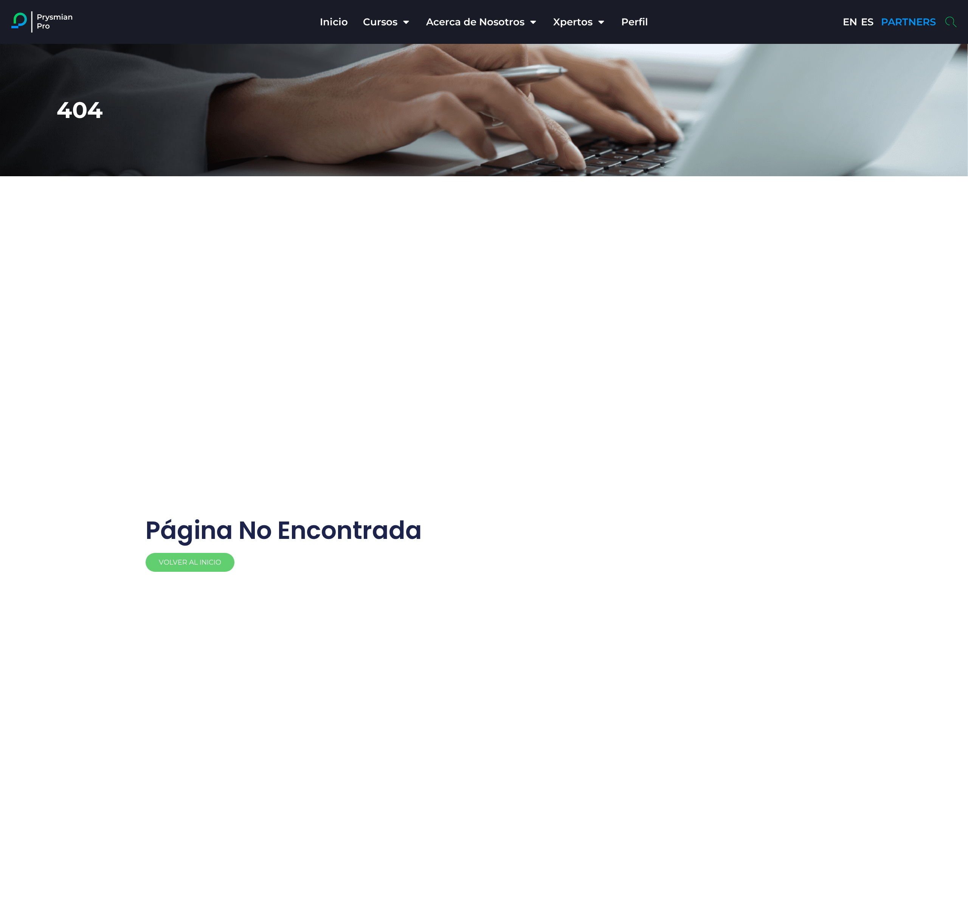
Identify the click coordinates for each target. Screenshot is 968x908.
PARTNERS (908, 22)
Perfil (634, 22)
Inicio (334, 22)
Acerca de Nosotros (475, 22)
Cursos (380, 22)
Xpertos (573, 22)
